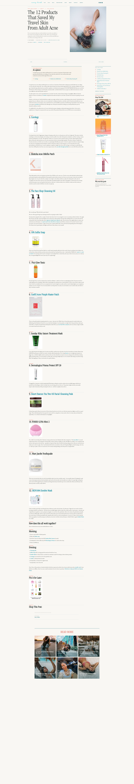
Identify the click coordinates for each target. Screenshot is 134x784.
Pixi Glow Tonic (100, 76)
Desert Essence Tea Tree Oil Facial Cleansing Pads (103, 86)
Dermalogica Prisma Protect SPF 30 (104, 83)
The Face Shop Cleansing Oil (102, 73)
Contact (76, 2)
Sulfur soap (37, 536)
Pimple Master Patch (50, 294)
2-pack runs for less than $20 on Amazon (51, 221)
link (67, 146)
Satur (66, 353)
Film (45, 2)
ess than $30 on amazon (64, 324)
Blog (53, 2)
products (37, 104)
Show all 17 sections (99, 91)
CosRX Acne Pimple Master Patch (103, 78)
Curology (99, 69)
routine (44, 95)
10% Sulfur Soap (100, 75)
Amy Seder (31, 40)
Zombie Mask (33, 554)
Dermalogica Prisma (50, 540)
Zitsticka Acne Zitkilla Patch (102, 71)
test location (50, 8)
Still (49, 2)
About (70, 2)
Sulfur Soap (32, 552)
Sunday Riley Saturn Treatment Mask (103, 81)
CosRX (33, 294)
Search (81, 2)
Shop (66, 2)
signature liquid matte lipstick (53, 220)
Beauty (42, 8)
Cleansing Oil (33, 550)
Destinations (59, 2)
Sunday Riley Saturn (50, 538)
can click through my (61, 146)
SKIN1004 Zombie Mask (42, 491)
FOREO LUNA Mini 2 (101, 88)
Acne (39, 294)
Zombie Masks (81, 517)
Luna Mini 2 (76, 439)
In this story (99, 67)
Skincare (40, 42)
